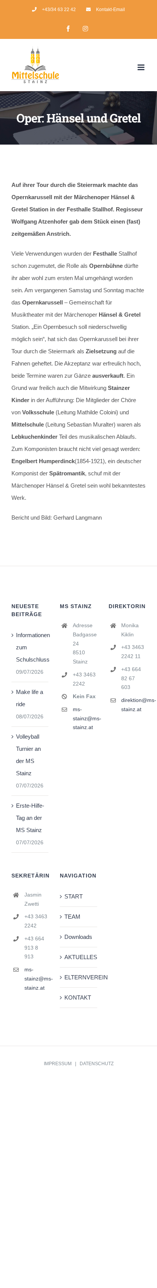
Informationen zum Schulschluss (30, 647)
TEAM (72, 916)
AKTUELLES (78, 957)
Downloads (78, 937)
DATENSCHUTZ (97, 1063)
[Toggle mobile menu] (142, 67)
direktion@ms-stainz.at (133, 704)
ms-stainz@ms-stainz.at (85, 718)
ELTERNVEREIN (78, 977)
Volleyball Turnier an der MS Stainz (28, 754)
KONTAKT (77, 997)
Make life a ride (29, 698)
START (73, 896)
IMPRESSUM (58, 1063)
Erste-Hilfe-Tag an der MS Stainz (30, 817)
